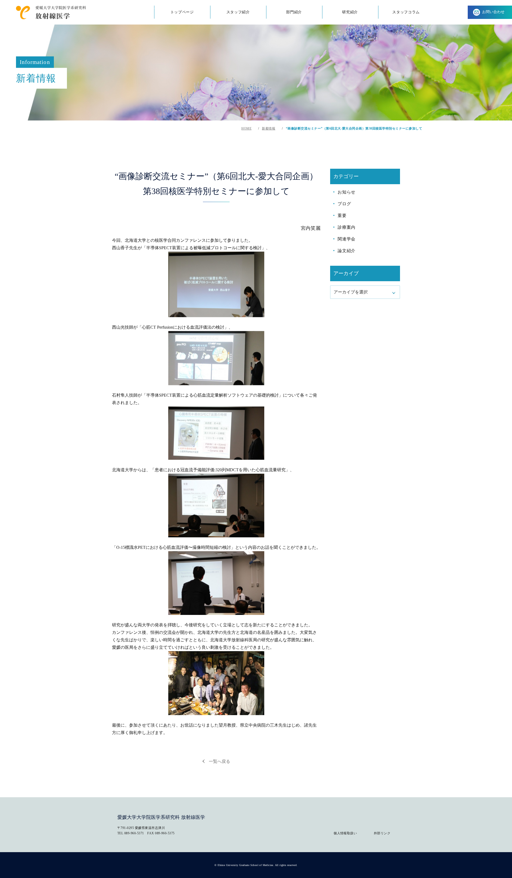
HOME (246, 128)
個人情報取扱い (345, 833)
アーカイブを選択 (351, 292)
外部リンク (382, 833)
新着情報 (268, 128)
